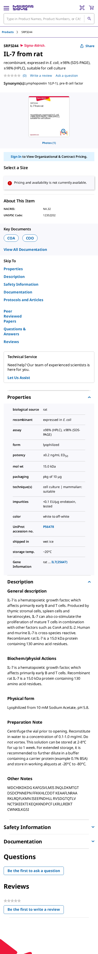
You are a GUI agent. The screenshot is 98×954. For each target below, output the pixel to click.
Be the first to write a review (36, 910)
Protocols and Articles (23, 299)
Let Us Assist (19, 377)
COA (11, 238)
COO (30, 238)
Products (8, 32)
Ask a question (67, 75)
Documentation (18, 292)
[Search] (89, 18)
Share (89, 46)
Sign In (16, 156)
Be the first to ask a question (34, 870)
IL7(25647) (59, 562)
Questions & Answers (15, 331)
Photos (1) (49, 143)
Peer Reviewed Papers (13, 316)
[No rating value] (13, 75)
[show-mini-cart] (91, 8)
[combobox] (49, 18)
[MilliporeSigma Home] (23, 7)
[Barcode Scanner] (82, 7)
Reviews (11, 341)
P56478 (48, 526)
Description (14, 276)
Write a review (41, 75)
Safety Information (21, 284)
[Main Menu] (6, 8)
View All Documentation (25, 249)
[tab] (11, 32)
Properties (13, 268)
